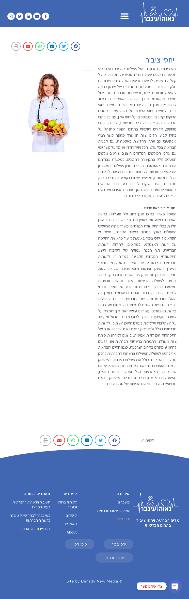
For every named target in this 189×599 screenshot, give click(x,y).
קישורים (71, 515)
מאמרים (71, 523)
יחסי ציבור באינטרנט (35, 528)
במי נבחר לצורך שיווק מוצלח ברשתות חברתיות (30, 518)
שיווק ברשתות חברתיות (113, 510)
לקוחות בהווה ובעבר (67, 505)
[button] (124, 16)
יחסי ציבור (123, 518)
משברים (124, 502)
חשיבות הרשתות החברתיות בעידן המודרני (31, 505)
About (72, 532)
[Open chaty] (175, 586)
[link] (99, 581)
